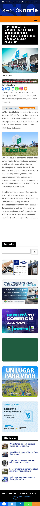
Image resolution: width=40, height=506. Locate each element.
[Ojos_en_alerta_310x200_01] (20, 349)
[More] (25, 88)
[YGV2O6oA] (20, 291)
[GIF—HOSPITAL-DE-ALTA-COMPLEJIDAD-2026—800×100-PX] (20, 81)
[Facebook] (4, 88)
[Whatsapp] (17, 88)
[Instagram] (21, 88)
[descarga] (20, 381)
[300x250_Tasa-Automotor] (20, 416)
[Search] (34, 252)
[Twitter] (8, 88)
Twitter (16, 499)
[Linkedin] (12, 88)
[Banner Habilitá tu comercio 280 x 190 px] (20, 321)
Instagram (17, 496)
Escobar (9, 75)
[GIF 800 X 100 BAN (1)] (20, 108)
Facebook (27, 496)
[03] (20, 267)
